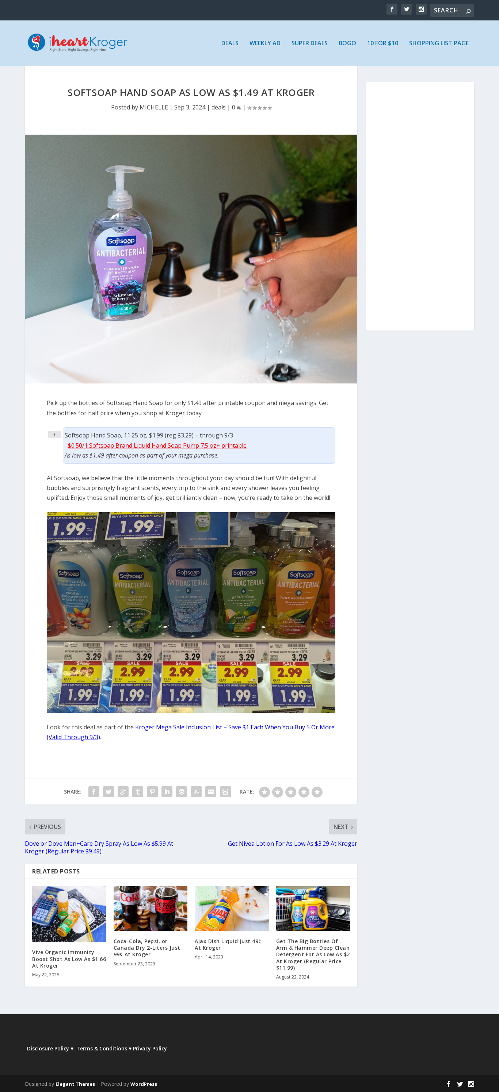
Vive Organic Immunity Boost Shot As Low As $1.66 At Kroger (69, 959)
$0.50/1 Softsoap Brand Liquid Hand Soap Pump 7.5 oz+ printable (157, 445)
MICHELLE (154, 107)
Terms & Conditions (101, 1048)
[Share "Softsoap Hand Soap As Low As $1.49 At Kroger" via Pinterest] (152, 791)
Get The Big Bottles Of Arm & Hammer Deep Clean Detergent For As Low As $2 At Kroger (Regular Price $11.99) (313, 954)
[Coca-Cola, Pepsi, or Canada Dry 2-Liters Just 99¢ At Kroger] (151, 908)
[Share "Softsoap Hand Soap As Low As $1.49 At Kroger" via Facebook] (94, 791)
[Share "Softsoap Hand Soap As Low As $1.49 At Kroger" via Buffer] (181, 791)
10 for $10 (382, 43)
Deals (230, 43)
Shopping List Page (439, 43)
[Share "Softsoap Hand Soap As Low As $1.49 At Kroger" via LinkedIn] (167, 791)
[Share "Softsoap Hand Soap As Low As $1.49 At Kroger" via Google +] (123, 791)
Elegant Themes (75, 1084)
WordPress (143, 1084)
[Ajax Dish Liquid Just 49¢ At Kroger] (232, 908)
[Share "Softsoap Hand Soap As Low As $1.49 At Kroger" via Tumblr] (137, 791)
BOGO (347, 43)
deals (219, 107)
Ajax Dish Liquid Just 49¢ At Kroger (228, 944)
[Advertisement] (420, 211)
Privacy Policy (150, 1048)
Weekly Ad (265, 43)
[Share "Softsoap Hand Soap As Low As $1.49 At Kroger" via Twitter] (108, 791)
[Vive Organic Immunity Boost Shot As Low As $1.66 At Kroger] (69, 914)
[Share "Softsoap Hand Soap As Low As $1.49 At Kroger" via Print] (225, 791)
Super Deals (310, 43)
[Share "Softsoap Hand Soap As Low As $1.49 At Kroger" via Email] (210, 791)
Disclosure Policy (48, 1048)
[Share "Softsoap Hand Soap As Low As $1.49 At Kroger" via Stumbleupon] (196, 791)
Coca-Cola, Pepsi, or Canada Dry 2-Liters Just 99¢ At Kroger (147, 948)
